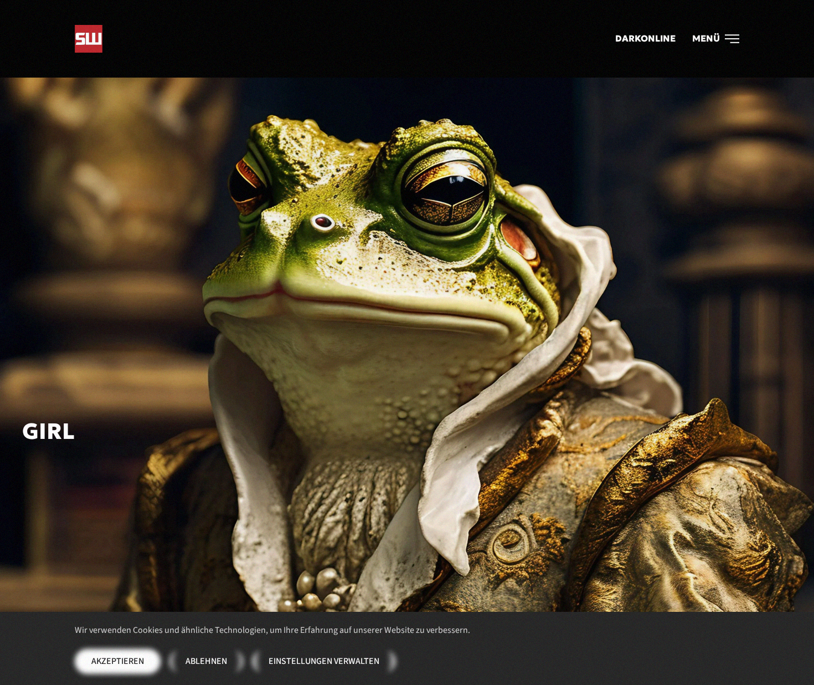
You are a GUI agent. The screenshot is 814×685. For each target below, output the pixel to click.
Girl (48, 431)
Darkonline (645, 38)
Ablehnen (206, 661)
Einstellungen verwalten (324, 661)
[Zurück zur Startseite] (88, 38)
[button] (715, 38)
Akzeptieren (117, 661)
